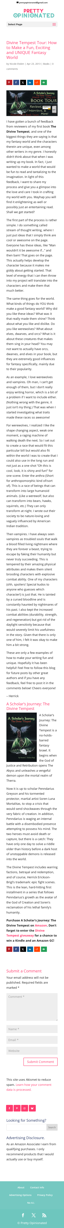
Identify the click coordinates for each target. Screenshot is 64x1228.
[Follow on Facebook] (9, 1108)
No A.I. (31, 1202)
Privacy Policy (45, 1195)
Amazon (41, 925)
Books (46, 63)
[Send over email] (44, 82)
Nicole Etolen (17, 63)
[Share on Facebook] (16, 82)
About (21, 1187)
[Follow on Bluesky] (32, 1108)
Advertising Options (20, 1195)
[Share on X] (23, 82)
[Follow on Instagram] (24, 1108)
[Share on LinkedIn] (30, 82)
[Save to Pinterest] (9, 82)
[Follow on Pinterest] (17, 1108)
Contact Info (37, 1187)
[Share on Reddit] (37, 82)
